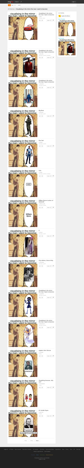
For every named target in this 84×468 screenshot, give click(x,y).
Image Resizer (58, 449)
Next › (37, 440)
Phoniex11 (41, 232)
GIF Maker (11, 449)
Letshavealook (42, 83)
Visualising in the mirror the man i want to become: (46, 14)
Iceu (40, 170)
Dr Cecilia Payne (43, 410)
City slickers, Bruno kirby (46, 260)
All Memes (11, 9)
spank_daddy (41, 53)
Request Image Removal (38, 451)
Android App (42, 454)
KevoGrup (41, 142)
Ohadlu (41, 16)
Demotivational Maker (50, 449)
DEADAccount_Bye (42, 203)
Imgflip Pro (6, 449)
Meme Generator (18, 449)
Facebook (33, 454)
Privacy (67, 449)
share (48, 20)
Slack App (78, 449)
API (74, 449)
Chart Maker (42, 449)
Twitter (37, 454)
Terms (71, 449)
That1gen (41, 172)
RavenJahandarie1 (42, 383)
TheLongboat (41, 352)
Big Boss (41, 110)
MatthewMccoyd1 (42, 323)
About (63, 449)
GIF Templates (35, 449)
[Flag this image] (53, 20)
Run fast (41, 140)
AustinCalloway (42, 262)
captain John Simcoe (45, 350)
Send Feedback (47, 451)
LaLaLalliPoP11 (42, 293)
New (12, 5)
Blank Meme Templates (26, 449)
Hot (9, 5)
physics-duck (41, 412)
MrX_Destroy (41, 112)
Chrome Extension (49, 454)
